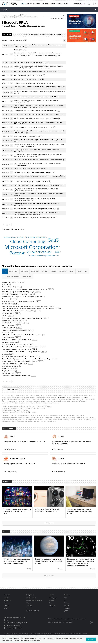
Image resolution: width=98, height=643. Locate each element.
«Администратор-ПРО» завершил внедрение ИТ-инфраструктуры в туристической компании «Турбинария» (36, 213)
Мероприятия (27, 276)
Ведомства (24, 271)
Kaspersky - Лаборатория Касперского (14, 330)
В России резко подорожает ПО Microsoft (27, 79)
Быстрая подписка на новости (17, 617)
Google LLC (5, 371)
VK (65, 600)
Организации (13, 271)
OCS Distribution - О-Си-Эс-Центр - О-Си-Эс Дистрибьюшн (21, 352)
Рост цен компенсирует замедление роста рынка (30, 62)
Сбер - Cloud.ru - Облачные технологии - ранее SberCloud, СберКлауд (25, 306)
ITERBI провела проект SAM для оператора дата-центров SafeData (36, 118)
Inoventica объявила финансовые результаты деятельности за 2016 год (37, 114)
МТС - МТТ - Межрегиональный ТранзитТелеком (18, 356)
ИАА (86, 271)
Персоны (53, 271)
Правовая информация (14, 628)
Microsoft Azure (9, 237)
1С (3, 284)
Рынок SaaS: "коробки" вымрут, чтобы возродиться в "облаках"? (35, 209)
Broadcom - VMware (8, 328)
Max (65, 598)
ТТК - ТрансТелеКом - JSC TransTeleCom (15, 344)
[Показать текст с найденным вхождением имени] (25, 40)
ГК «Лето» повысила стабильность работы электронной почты (34, 83)
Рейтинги (7, 603)
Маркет (28, 603)
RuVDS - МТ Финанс (8, 325)
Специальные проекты (34, 600)
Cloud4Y (4, 316)
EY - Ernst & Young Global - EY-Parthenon (15, 294)
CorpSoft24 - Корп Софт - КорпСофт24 (14, 364)
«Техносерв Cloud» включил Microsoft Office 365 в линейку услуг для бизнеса (39, 87)
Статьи (71, 271)
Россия (17, 253)
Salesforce (5, 354)
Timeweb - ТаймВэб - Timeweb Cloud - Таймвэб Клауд (19, 361)
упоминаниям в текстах (16, 40)
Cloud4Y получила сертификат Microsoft (27, 136)
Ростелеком (6, 299)
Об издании (53, 598)
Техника (29, 605)
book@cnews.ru (59, 34)
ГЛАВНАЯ (23, 4)
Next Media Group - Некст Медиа (13, 323)
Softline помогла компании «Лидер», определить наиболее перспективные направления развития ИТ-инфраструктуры (38, 106)
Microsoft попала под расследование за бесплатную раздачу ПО (35, 71)
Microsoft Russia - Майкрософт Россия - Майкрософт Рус (20, 296)
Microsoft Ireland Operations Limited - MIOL (16, 376)
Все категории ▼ (58, 18)
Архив (6, 608)
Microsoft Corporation (31, 246)
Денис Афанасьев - (37, 52)
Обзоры (6, 605)
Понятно (91, 639)
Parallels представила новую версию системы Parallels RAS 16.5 (35, 97)
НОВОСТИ (29, 4)
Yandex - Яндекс (7, 304)
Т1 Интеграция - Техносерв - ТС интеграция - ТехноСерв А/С (22, 318)
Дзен (66, 611)
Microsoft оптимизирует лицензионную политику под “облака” (34, 217)
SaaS (53, 239)
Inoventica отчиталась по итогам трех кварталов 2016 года (33, 127)
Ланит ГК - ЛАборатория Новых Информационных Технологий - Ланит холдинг (28, 308)
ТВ (67, 4)
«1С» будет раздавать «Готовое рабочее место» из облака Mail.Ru (35, 111)
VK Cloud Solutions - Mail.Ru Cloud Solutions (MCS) (18, 311)
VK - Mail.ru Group (8, 342)
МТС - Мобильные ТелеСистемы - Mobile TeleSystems (19, 335)
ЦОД (57, 251)
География (62, 271)
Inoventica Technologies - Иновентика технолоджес (19, 301)
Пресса (79, 271)
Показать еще (49, 523)
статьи (86, 397)
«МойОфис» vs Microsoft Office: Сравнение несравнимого (33, 172)
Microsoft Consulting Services (11, 320)
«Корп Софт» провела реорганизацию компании (30, 168)
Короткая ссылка (12, 389)
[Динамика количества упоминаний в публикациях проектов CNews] (64, 40)
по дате (4, 40)
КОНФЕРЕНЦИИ (45, 4)
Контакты (52, 605)
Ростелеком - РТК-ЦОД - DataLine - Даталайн (16, 349)
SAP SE (4, 332)
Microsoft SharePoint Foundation (31, 237)
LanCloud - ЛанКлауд (9, 366)
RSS (8, 620)
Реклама (51, 600)
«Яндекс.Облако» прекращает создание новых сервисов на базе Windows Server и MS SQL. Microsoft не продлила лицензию (38, 67)
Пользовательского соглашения (30, 640)
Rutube (66, 605)
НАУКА (63, 4)
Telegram (67, 608)
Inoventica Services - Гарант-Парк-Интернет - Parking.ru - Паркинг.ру (24, 289)
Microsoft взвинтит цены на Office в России (28, 75)
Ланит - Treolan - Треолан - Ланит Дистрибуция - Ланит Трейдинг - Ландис (27, 359)
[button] (89, 4)
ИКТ (5, 271)
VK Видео (67, 603)
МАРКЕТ (53, 4)
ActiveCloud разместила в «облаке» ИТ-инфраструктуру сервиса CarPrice (38, 160)
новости (61, 397)
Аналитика (36, 4)
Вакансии (52, 603)
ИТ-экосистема (39, 252)
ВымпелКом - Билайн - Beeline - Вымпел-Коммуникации (20, 347)
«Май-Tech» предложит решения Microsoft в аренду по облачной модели (38, 185)
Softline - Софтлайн (8, 287)
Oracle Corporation (8, 337)
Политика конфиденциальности (17, 623)
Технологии (35, 271)
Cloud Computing (27, 241)
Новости (6, 598)
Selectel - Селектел (8, 313)
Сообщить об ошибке (13, 625)
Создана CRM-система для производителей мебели (31, 181)
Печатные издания (32, 611)
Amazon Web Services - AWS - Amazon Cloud (16, 340)
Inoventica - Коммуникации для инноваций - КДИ (18, 292)
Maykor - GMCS (7, 368)
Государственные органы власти (43, 255)
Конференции (31, 598)
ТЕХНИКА (58, 4)
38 (23, 282)
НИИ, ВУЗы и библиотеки (12, 276)
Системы (44, 271)
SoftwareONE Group (8, 373)
